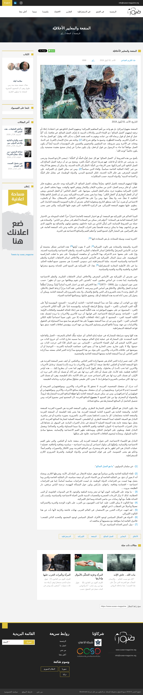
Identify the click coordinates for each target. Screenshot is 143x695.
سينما (34, 11)
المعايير (123, 536)
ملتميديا (45, 11)
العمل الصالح (108, 536)
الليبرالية (81, 536)
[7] (136, 524)
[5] (136, 510)
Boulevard (83, 692)
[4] (136, 502)
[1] (80, 140)
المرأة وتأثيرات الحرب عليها (57, 574)
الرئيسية (113, 11)
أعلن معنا (23, 11)
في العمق (100, 11)
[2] (80, 169)
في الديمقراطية (84, 11)
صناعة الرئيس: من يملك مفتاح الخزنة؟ (14, 153)
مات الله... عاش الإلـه (124, 574)
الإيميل (6, 642)
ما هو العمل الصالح (104, 466)
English (7, 3)
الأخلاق (135, 536)
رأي (93, 60)
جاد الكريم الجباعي (128, 60)
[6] (136, 517)
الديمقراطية (66, 536)
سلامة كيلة (17, 81)
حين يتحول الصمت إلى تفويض (14, 164)
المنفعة (94, 536)
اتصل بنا (63, 646)
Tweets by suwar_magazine (22, 255)
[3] (136, 492)
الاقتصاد (57, 11)
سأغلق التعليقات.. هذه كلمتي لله (13, 130)
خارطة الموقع (27, 692)
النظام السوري (49, 669)
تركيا (64, 674)
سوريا (64, 669)
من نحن (63, 650)
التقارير (69, 11)
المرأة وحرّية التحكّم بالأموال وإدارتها (89, 576)
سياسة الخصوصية (11, 692)
